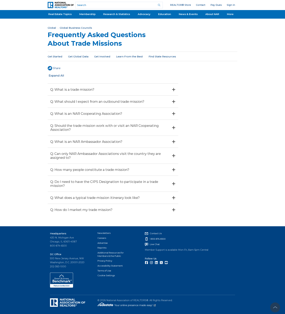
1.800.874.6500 (158, 238)
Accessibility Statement (110, 265)
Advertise (102, 243)
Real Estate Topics (60, 14)
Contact (200, 4)
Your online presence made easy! (135, 305)
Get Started (55, 56)
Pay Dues (216, 4)
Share (57, 68)
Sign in (231, 4)
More (230, 14)
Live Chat (155, 244)
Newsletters (104, 233)
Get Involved (102, 56)
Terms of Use (104, 270)
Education (164, 14)
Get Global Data (78, 56)
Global (52, 27)
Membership (87, 14)
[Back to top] (275, 307)
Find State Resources (162, 56)
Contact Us (156, 233)
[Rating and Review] (61, 286)
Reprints (101, 247)
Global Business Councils (76, 27)
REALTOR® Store (180, 4)
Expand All (56, 75)
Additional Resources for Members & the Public (110, 254)
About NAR (212, 14)
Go (159, 5)
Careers (101, 238)
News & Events (188, 14)
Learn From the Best (129, 56)
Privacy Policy (104, 260)
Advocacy (144, 14)
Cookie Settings (106, 275)
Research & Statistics (116, 14)
